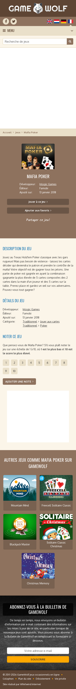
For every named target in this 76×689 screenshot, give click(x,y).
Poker (43, 325)
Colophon (8, 678)
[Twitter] (14, 21)
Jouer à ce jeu (36, 201)
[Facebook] (6, 21)
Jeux (17, 132)
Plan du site (24, 678)
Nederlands (56, 21)
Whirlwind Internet (30, 684)
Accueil (7, 132)
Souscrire (38, 659)
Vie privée (60, 678)
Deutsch (63, 21)
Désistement (43, 678)
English (49, 21)
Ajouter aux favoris (37, 210)
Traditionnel (30, 321)
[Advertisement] (38, 88)
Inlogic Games (47, 184)
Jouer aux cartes (50, 321)
